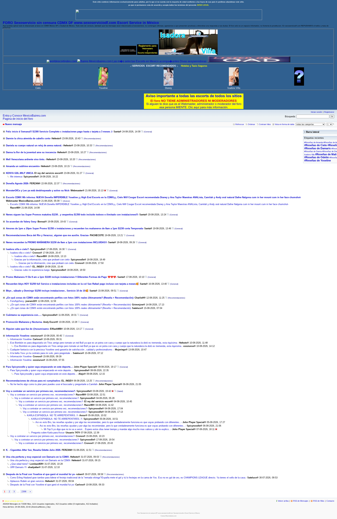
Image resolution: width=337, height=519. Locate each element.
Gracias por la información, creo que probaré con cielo (41, 259)
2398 (23, 491)
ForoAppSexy (17, 301)
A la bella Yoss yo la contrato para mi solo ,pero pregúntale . (40, 353)
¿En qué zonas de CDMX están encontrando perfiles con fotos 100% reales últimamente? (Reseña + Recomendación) (69, 297)
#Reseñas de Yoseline (317, 160)
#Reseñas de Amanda (313, 142)
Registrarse (329, 112)
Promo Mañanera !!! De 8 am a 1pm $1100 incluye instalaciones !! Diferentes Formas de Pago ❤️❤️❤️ (61, 277)
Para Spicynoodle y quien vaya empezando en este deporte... (39, 367)
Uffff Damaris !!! (18, 467)
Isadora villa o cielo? (17, 249)
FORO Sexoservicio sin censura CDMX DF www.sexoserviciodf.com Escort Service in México (81, 23)
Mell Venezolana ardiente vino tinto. (25, 159)
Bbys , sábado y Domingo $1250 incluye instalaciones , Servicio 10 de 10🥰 (47, 290)
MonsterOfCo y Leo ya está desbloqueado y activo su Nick (37, 190)
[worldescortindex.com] (62, 61)
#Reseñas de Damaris (317, 148)
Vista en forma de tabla (284, 124)
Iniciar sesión (316, 112)
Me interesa (16, 176)
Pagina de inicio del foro (18, 118)
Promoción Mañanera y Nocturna (24, 322)
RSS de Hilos (318, 501)
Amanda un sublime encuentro (22, 166)
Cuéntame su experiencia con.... (23, 315)
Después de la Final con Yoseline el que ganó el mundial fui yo (40, 474)
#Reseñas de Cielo (315, 145)
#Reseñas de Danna (313, 151)
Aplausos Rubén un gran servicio (27, 481)
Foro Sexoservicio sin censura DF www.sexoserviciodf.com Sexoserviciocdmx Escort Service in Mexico (168, 513)
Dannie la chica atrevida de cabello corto (28, 138)
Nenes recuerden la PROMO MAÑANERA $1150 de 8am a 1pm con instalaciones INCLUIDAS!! (56, 242)
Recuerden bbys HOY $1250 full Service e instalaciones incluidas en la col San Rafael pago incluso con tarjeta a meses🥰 (72, 284)
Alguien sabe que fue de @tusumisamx (27, 329)
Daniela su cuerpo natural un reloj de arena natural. (34, 145)
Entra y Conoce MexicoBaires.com (24, 115)
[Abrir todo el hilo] (142, 131)
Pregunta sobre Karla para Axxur (47, 432)
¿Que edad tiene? (19, 464)
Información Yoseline (17, 335)
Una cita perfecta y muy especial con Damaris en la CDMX (37, 457)
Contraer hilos (265, 124)
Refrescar (239, 124)
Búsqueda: (290, 116)
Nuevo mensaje (13, 124)
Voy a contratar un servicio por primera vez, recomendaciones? (40, 391)
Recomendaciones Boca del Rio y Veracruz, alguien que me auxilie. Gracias (47, 235)
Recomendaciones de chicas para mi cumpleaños (33, 380)
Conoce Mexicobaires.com (169, 516)
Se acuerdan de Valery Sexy (21, 221)
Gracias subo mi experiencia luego (31, 270)
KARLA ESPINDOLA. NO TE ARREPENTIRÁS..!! (52, 415)
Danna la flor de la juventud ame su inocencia (31, 152)
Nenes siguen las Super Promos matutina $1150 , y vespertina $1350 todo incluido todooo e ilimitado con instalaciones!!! (72, 214)
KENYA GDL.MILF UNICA (19, 173)
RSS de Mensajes (300, 501)
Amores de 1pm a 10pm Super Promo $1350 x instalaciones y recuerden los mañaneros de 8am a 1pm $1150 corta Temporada (74, 228)
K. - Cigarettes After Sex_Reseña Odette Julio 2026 (33, 450)
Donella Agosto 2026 (17, 183)
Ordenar (251, 124)
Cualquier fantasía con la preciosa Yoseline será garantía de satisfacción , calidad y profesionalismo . (62, 349)
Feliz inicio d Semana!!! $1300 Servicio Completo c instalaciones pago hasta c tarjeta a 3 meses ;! (59, 131)
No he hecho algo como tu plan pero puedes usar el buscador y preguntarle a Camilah (53, 384)
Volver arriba (283, 501)
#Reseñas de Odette (316, 157)
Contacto (330, 501)
